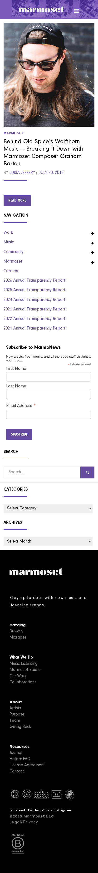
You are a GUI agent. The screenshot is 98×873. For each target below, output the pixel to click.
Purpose (17, 714)
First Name (16, 369)
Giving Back (20, 727)
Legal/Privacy (24, 822)
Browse (16, 631)
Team (15, 721)
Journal (16, 753)
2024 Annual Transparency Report (34, 300)
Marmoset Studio (25, 670)
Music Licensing (24, 664)
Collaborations (23, 682)
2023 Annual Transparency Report (34, 309)
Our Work (18, 676)
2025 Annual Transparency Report (34, 290)
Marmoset (13, 133)
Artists (15, 708)
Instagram (62, 810)
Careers (11, 271)
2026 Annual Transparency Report (34, 281)
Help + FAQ (20, 759)
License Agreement (27, 765)
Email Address (21, 406)
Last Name (16, 386)
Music (9, 242)
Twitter (34, 810)
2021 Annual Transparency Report (34, 328)
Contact (17, 771)
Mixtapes (18, 637)
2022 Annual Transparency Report (34, 319)
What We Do (21, 657)
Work (8, 233)
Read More (17, 200)
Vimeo (47, 810)
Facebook (18, 810)
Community (14, 252)
